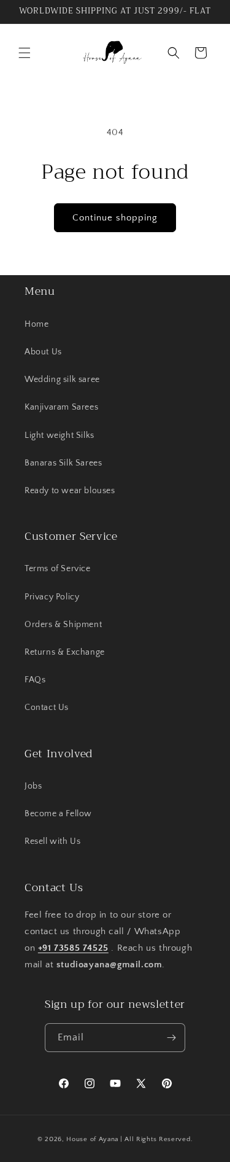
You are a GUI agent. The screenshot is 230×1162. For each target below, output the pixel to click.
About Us (43, 352)
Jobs (33, 786)
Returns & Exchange (65, 652)
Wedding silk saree (62, 379)
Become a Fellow (58, 814)
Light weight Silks (59, 435)
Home (36, 324)
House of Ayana (92, 1139)
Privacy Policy (52, 597)
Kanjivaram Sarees (61, 407)
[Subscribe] (171, 1037)
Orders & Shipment (63, 625)
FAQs (35, 680)
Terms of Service (58, 569)
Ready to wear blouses (70, 491)
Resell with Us (52, 841)
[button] (24, 52)
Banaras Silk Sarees (63, 463)
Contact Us (47, 707)
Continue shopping (115, 218)
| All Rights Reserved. (156, 1139)
